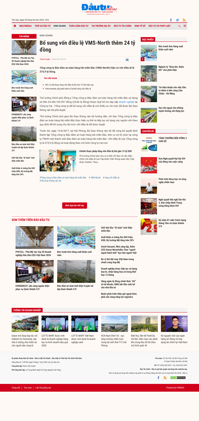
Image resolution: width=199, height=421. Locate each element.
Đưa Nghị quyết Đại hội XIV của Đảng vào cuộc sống (172, 160)
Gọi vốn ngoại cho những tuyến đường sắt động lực (171, 109)
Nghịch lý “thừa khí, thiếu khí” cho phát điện (171, 68)
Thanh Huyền (45, 59)
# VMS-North (95, 177)
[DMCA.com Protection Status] (178, 377)
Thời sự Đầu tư (43, 26)
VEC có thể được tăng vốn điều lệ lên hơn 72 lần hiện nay (69, 85)
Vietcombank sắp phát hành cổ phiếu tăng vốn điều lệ (68, 89)
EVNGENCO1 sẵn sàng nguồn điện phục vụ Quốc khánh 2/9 (23, 117)
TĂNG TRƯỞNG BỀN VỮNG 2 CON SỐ (173, 140)
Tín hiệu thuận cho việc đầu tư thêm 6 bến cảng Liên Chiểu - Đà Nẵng (172, 90)
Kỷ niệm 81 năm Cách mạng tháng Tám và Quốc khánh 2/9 (172, 223)
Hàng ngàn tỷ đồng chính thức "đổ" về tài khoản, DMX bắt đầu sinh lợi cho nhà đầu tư (118, 284)
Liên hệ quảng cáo (43, 388)
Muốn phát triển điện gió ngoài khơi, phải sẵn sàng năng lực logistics (119, 295)
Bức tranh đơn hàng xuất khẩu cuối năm (171, 48)
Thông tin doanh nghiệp (27, 310)
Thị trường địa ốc (101, 26)
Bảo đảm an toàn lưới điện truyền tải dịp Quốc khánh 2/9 (23, 147)
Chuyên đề (148, 131)
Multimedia (25, 26)
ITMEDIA (180, 388)
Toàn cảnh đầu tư (78, 26)
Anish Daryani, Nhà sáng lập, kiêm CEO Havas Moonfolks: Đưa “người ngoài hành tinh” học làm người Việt (119, 249)
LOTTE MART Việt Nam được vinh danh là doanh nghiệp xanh (83, 339)
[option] (25, 331)
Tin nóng (24, 36)
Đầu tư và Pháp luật (159, 26)
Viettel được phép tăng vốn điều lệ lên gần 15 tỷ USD (105, 151)
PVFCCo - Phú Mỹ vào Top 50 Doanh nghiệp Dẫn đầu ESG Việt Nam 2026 (23, 61)
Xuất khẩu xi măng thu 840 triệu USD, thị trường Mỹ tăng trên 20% (23, 171)
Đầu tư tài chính (123, 26)
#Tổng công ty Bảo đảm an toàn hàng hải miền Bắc (63, 177)
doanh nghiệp (126, 101)
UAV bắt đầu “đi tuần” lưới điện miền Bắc (116, 229)
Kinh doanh (60, 26)
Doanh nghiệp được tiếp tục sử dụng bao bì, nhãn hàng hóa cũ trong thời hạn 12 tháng (119, 271)
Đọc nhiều (148, 39)
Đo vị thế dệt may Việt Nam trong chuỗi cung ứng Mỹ (117, 261)
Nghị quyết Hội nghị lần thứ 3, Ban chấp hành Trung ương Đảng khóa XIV (172, 202)
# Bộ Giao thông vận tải (50, 180)
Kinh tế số (140, 26)
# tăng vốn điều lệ (111, 177)
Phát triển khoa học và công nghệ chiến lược (172, 181)
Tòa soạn (28, 388)
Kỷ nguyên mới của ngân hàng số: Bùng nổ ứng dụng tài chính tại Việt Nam (174, 339)
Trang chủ (16, 388)
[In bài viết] (127, 59)
